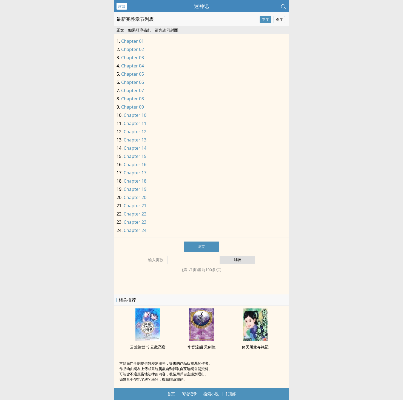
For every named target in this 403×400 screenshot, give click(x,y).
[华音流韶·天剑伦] (201, 340)
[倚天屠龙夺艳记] (255, 340)
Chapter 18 (135, 181)
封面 (121, 6)
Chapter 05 (132, 74)
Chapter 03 (132, 58)
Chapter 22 (135, 214)
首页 (171, 393)
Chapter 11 (135, 123)
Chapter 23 (135, 222)
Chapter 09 (132, 107)
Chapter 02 (132, 49)
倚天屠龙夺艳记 (255, 347)
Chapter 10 (135, 115)
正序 (265, 19)
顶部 (232, 393)
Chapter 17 (135, 173)
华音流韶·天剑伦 (201, 347)
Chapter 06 (132, 82)
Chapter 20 (135, 197)
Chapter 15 (135, 156)
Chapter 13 (135, 140)
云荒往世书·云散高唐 (148, 347)
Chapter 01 (132, 41)
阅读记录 (189, 393)
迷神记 (201, 6)
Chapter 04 (132, 66)
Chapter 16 (135, 164)
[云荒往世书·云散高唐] (147, 340)
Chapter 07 (132, 90)
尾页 (201, 246)
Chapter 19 (135, 189)
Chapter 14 (135, 148)
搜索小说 (211, 393)
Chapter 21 (135, 206)
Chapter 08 (132, 99)
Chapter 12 (135, 132)
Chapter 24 (135, 230)
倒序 (279, 19)
